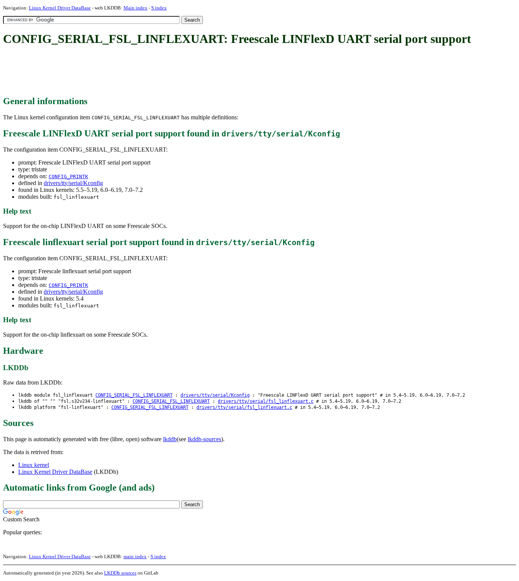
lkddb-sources (204, 439)
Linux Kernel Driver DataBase (60, 8)
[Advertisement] (141, 71)
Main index (135, 8)
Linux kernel (33, 465)
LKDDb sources (120, 573)
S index (159, 8)
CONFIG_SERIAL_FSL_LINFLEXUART (133, 395)
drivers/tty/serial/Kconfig (73, 183)
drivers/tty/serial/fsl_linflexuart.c (265, 401)
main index (135, 556)
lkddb (170, 439)
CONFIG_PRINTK (68, 176)
